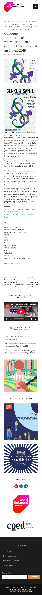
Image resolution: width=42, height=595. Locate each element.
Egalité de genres (28, 22)
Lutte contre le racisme (18, 24)
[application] (21, 311)
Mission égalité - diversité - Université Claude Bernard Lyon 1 (23, 588)
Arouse (30, 592)
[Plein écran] (35, 319)
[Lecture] (7, 319)
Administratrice (11, 54)
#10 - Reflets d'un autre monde (16, 337)
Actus (7, 22)
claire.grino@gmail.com (12, 214)
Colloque (15, 22)
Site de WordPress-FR (10, 565)
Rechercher (6, 573)
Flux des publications (10, 556)
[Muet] (31, 319)
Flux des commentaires (11, 560)
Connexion (7, 551)
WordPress (21, 592)
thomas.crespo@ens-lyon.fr (13, 212)
